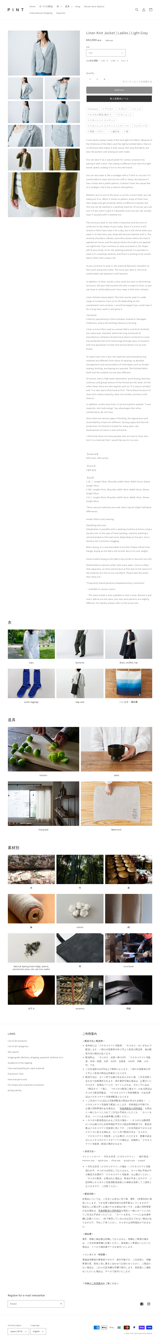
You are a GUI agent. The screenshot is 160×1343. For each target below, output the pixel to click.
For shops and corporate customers (26, 1084)
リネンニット (125, 114)
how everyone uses (17, 1079)
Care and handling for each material (26, 1068)
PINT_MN (133, 1333)
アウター (109, 109)
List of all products (17, 1040)
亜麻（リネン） (98, 131)
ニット (137, 109)
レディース (141, 126)
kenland (94, 109)
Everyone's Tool (16, 1073)
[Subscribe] (60, 1303)
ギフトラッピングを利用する (137, 81)
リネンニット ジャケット (102, 120)
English (36, 1331)
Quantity (90, 73)
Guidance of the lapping (20, 1062)
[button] (59, 6)
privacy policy (14, 1090)
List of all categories (18, 1046)
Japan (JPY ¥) (16, 1331)
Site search (13, 1051)
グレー (124, 109)
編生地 (115, 131)
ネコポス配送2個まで (100, 114)
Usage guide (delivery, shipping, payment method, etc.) (35, 1057)
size (88, 47)
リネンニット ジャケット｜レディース (109, 126)
